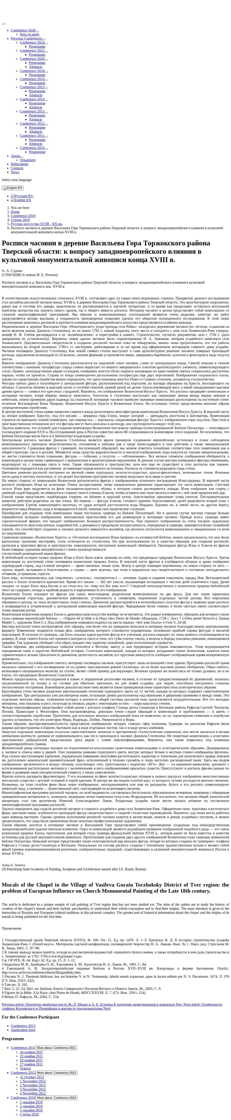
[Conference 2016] (46, 80)
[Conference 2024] (46, 43)
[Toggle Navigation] (3, 24)
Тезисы (25, 1068)
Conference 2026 (23, 30)
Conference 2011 (32, 136)
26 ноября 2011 (31, 1060)
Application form (23, 1030)
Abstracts (35, 67)
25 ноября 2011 (31, 1056)
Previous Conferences (26, 38)
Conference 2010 (32, 148)
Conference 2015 (32, 87)
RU (30, 196)
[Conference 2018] (46, 72)
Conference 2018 (32, 71)
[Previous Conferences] (44, 39)
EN (19, 188)
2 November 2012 (33, 1085)
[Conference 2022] (46, 51)
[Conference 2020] (46, 60)
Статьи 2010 (29, 1114)
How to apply (29, 34)
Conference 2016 (32, 79)
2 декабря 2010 (31, 1106)
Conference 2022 (32, 50)
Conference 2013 (32, 111)
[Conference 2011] (46, 137)
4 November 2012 (33, 1093)
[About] (21, 157)
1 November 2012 (33, 1081)
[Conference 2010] (46, 149)
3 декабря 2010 (31, 1110)
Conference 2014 (32, 99)
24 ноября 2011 (31, 1052)
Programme (37, 46)
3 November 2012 (33, 1089)
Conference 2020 (32, 59)
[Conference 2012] (46, 124)
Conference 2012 (32, 123)
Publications (19, 164)
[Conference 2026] (37, 31)
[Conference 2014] (46, 100)
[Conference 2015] (46, 88)
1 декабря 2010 (31, 1102)
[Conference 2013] (46, 112)
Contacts (17, 168)
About (15, 156)
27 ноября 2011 (31, 1064)
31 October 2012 (32, 1077)
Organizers (27, 160)
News (15, 172)
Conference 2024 (32, 42)
